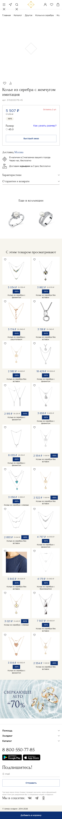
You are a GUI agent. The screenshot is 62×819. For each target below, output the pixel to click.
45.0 (11, 129)
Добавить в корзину (31, 815)
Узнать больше (12, 722)
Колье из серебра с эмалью (16, 505)
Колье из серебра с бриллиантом (46, 588)
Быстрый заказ (31, 138)
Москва (10, 4)
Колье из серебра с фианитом (16, 296)
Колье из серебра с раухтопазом (16, 338)
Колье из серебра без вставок (46, 296)
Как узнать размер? (45, 125)
